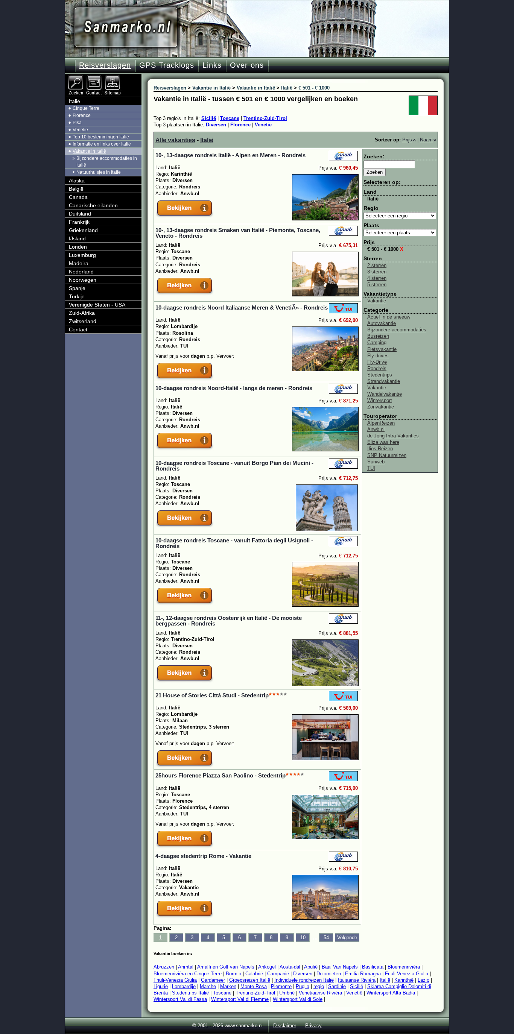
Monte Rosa (253, 986)
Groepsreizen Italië (249, 980)
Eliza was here (383, 442)
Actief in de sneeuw (388, 317)
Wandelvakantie (384, 394)
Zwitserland (82, 321)
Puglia (302, 986)
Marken (228, 986)
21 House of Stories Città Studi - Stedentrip (212, 695)
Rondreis (376, 368)
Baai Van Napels (340, 967)
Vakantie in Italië (89, 151)
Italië (206, 140)
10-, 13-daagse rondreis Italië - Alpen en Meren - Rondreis (230, 155)
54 (326, 937)
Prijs (407, 140)
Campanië (278, 973)
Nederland (81, 272)
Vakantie (376, 301)
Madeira (78, 263)
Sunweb (376, 462)
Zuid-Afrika (82, 313)
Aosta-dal (290, 967)
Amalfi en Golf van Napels (225, 967)
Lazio (423, 980)
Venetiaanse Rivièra (320, 993)
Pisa (77, 122)
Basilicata (372, 967)
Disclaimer (284, 1025)
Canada (78, 197)
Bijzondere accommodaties (396, 330)
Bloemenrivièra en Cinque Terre (188, 973)
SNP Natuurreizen (386, 455)
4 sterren (376, 278)
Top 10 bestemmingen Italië (101, 137)
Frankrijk (79, 222)
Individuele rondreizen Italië (304, 980)
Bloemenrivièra (404, 967)
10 (303, 937)
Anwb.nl (376, 429)
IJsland (77, 238)
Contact (78, 329)
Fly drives (378, 355)
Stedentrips (379, 375)
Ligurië (161, 986)
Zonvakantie (380, 407)
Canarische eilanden (93, 205)
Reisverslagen (105, 65)
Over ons (247, 65)
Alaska (77, 181)
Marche (208, 986)
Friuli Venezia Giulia (406, 973)
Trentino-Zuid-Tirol (265, 118)
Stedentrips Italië (190, 993)
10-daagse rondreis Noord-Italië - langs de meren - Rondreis (233, 388)
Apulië (311, 967)
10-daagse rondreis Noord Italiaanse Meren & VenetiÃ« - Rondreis (241, 307)
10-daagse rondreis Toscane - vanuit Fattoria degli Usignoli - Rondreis (234, 543)
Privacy (313, 1025)
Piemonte (281, 986)
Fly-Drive (377, 362)
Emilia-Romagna (363, 973)
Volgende (347, 937)
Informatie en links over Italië (102, 144)
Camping (376, 342)
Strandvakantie (383, 381)
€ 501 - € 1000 (385, 249)
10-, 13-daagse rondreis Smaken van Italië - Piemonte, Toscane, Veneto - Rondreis (237, 232)
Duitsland (80, 214)
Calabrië (254, 973)
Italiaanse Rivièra (357, 980)
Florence (240, 125)
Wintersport (379, 400)
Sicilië (208, 118)
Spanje (77, 288)
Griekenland (83, 230)
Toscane (229, 118)
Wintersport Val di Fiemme (240, 999)
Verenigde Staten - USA (97, 305)
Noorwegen (82, 280)
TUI (371, 468)
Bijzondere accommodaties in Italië (106, 161)
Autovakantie (381, 323)
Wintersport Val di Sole (297, 999)
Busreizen (378, 336)
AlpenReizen (381, 423)
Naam (426, 140)
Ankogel (267, 967)
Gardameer (213, 980)
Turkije (77, 296)
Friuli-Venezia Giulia (175, 980)
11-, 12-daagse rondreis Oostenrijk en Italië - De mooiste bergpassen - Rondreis (228, 620)
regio (318, 986)
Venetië (263, 125)
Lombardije (184, 986)
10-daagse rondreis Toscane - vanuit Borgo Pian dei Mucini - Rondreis (234, 465)
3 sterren (376, 272)
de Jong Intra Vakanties (393, 436)
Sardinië (337, 986)
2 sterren (376, 265)
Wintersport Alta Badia (390, 993)
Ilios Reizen (380, 448)
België (76, 189)
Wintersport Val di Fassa (180, 999)
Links (212, 65)
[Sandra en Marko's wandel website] (126, 27)
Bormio (233, 973)
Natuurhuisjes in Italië (98, 172)
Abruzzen (164, 967)
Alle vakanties (175, 140)
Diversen (216, 125)
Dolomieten (328, 973)
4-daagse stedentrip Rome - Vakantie (203, 856)
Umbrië (287, 993)
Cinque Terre (86, 108)
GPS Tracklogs (166, 65)
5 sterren (376, 284)
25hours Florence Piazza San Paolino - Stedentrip (220, 775)
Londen (78, 247)
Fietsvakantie (382, 349)
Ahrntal (185, 967)
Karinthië (404, 980)
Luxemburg (82, 255)
